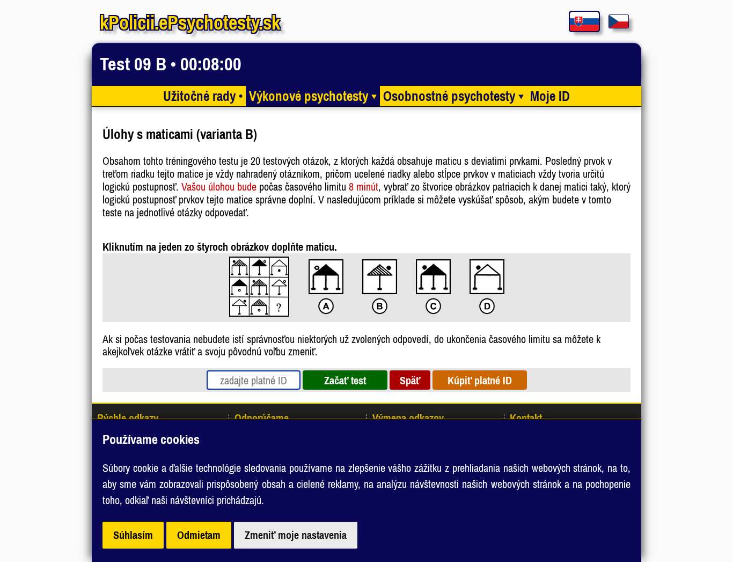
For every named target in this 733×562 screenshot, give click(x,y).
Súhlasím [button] (133, 535)
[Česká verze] (618, 21)
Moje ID (550, 96)
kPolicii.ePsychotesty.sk (190, 22)
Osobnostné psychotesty (453, 96)
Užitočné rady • (203, 96)
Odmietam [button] (199, 535)
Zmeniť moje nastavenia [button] (296, 535)
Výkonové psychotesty (313, 96)
